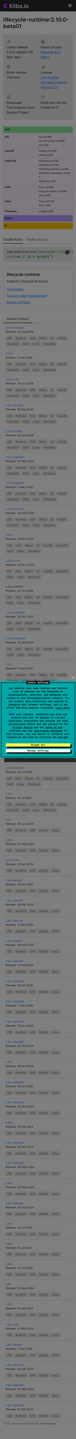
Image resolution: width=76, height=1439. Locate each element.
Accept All (38, 745)
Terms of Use (53, 727)
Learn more (63, 708)
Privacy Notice (22, 727)
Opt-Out (63, 737)
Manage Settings (38, 750)
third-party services (48, 730)
